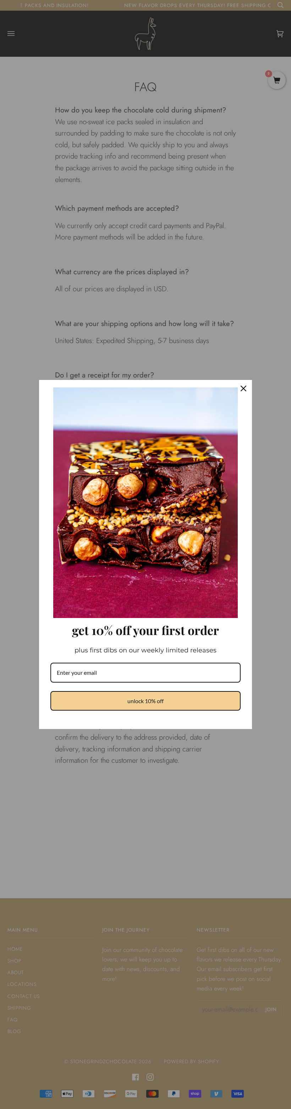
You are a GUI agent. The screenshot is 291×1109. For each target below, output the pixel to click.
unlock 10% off (145, 700)
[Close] (243, 388)
